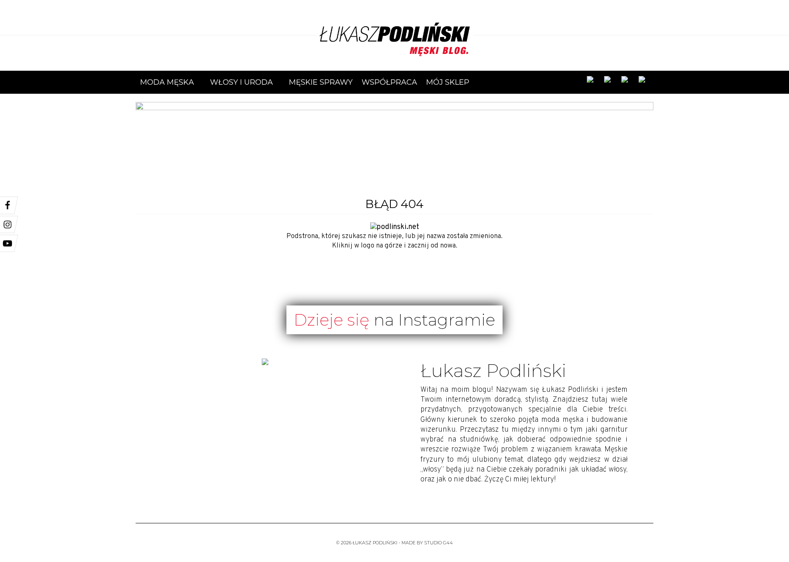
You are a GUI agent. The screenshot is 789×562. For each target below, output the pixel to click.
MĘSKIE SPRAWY (321, 82)
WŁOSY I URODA (244, 84)
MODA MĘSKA (170, 84)
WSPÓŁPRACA (389, 82)
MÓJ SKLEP (447, 82)
